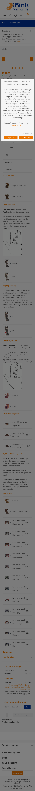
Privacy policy (17, 125)
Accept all (26, 137)
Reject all (11, 137)
